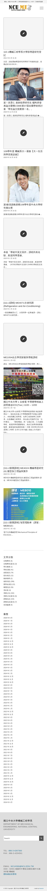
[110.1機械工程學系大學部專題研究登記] (23, 34)
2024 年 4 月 (7, 667)
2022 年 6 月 (7, 723)
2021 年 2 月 (7, 770)
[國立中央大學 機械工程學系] (19, 7)
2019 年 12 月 (8, 796)
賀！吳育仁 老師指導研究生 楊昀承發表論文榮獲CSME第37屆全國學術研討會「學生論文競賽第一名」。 (23, 105)
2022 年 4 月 (7, 729)
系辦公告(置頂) (8, 596)
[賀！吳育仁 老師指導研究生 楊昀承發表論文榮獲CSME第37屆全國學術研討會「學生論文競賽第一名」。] (23, 84)
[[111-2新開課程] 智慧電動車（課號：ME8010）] (23, 504)
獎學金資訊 (7, 584)
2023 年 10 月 (8, 682)
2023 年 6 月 (7, 694)
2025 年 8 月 (7, 653)
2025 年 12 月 (8, 641)
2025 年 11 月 (8, 644)
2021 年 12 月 (8, 741)
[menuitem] (40, 7)
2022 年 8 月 (7, 720)
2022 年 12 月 (8, 711)
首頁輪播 (6, 605)
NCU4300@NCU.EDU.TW (22, 866)
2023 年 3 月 (7, 703)
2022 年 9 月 (7, 717)
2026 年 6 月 (7, 624)
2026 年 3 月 (7, 632)
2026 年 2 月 (7, 635)
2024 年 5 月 (7, 665)
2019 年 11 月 (8, 799)
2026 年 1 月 (7, 638)
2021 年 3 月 (7, 767)
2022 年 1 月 (7, 738)
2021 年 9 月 (7, 749)
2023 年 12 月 (8, 676)
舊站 (5, 1)
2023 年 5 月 (7, 697)
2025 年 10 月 (8, 647)
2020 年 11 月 (8, 779)
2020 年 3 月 (7, 793)
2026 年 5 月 (7, 627)
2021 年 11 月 (8, 744)
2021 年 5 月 (7, 761)
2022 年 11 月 (8, 714)
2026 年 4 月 (7, 629)
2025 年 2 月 (7, 659)
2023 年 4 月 (7, 700)
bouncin (41, 888)
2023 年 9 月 (7, 685)
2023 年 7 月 (7, 691)
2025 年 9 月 (7, 650)
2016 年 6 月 (7, 802)
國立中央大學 (12, 1)
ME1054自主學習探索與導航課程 (20, 357)
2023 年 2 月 (7, 706)
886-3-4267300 (15, 851)
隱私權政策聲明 (10, 874)
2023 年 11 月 (8, 679)
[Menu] (40, 7)
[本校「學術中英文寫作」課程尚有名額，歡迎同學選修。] (23, 234)
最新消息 (6, 581)
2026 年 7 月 (7, 621)
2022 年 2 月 (7, 735)
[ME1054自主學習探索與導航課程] (23, 339)
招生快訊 (6, 575)
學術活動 (6, 570)
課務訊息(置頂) (8, 602)
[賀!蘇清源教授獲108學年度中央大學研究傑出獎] (23, 184)
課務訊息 (6, 599)
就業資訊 (6, 573)
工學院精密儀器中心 (24, 1)
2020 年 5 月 (7, 790)
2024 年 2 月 (7, 673)
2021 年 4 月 (7, 764)
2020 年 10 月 (8, 782)
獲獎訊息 (6, 587)
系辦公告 (6, 593)
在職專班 (6, 561)
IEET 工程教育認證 (37, 1)
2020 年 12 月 (8, 776)
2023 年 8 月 (7, 688)
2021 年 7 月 (7, 755)
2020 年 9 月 (7, 785)
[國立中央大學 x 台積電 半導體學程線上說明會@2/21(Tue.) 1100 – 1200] (23, 383)
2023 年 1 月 (7, 708)
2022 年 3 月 (7, 732)
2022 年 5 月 (7, 726)
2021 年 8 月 (7, 752)
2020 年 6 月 (7, 788)
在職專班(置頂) (8, 564)
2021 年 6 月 (7, 758)
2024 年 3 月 (7, 670)
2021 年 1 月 (7, 773)
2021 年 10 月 (8, 747)
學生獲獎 (6, 567)
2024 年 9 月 (7, 662)
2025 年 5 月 (7, 656)
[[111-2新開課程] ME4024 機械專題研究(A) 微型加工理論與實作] (23, 450)
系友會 (5, 590)
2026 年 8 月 (7, 618)
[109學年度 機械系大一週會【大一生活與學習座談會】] (23, 133)
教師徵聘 (6, 578)
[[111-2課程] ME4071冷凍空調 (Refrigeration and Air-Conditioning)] (23, 284)
